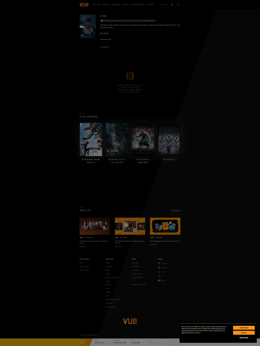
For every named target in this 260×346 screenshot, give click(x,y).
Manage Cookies (244, 337)
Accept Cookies (244, 328)
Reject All (243, 333)
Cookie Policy (203, 331)
